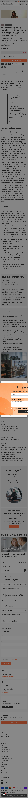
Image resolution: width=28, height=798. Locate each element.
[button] (14, 415)
